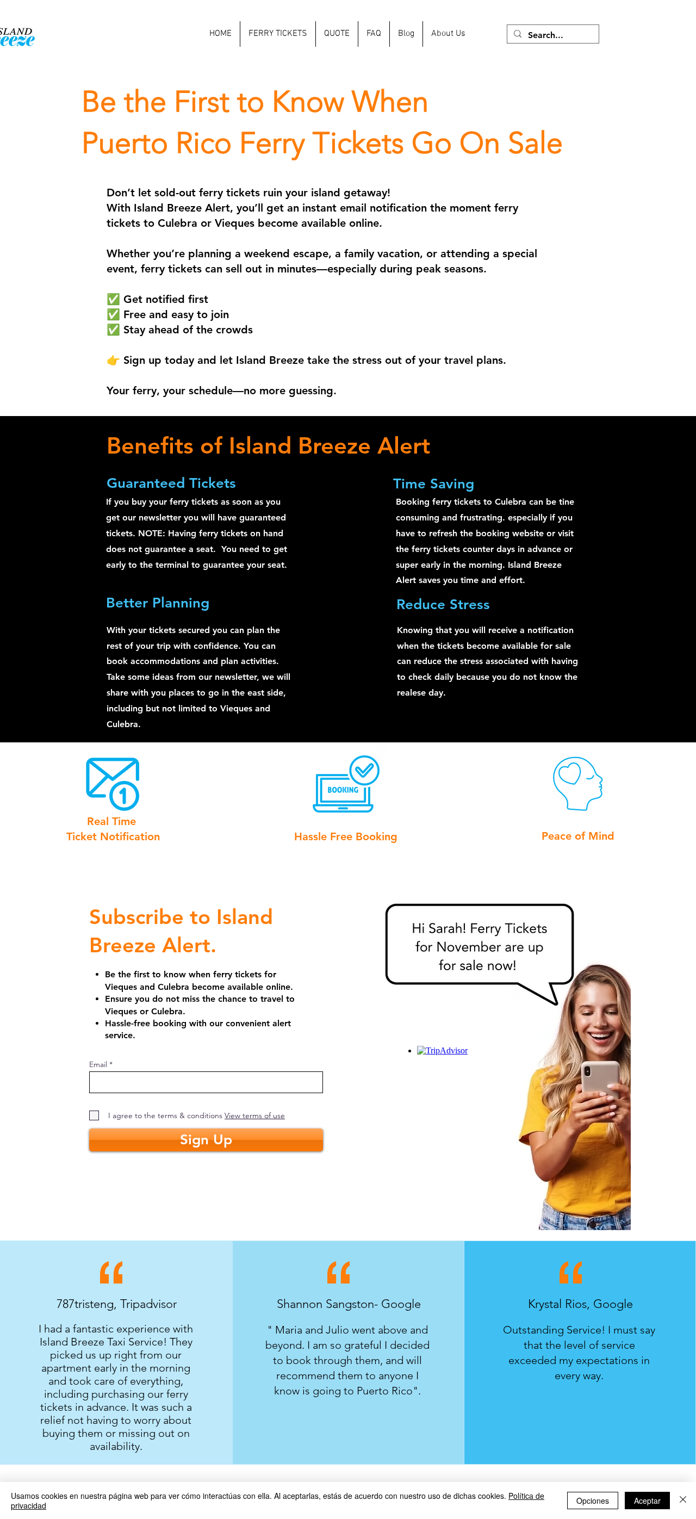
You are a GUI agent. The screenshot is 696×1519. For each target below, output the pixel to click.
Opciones (592, 1500)
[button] (277, 34)
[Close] (682, 1500)
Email (98, 1064)
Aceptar (647, 1500)
